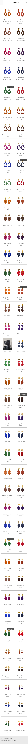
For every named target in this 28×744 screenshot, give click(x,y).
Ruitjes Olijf (7, 369)
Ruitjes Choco (20, 315)
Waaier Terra (20, 478)
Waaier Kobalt (7, 531)
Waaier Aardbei (20, 550)
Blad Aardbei (20, 279)
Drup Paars (20, 604)
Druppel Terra (20, 117)
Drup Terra (21, 568)
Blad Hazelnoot (7, 225)
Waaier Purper (7, 514)
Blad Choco (21, 225)
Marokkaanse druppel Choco (21, 39)
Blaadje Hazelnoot (7, 676)
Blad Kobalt (7, 261)
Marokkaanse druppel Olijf (7, 98)
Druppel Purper (7, 153)
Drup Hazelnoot (7, 585)
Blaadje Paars (21, 694)
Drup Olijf (7, 640)
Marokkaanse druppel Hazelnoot (7, 39)
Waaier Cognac (7, 478)
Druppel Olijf (7, 189)
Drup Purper (7, 604)
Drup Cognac (7, 568)
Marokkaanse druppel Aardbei (20, 98)
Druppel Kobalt (7, 170)
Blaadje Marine (20, 711)
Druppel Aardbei (20, 189)
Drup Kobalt (7, 621)
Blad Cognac (7, 207)
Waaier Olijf (7, 550)
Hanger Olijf (7, 459)
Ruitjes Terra (20, 298)
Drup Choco (20, 585)
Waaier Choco (21, 495)
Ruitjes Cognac (7, 298)
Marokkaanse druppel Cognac (7, 20)
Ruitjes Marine (21, 351)
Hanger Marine (20, 441)
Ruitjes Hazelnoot (7, 315)
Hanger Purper (7, 424)
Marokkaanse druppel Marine (20, 78)
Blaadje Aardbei (20, 730)
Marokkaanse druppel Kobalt (7, 78)
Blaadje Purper (7, 694)
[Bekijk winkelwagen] (26, 2)
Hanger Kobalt (7, 441)
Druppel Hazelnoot (7, 135)
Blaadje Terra (20, 658)
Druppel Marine (20, 170)
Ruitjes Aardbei (20, 369)
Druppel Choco (21, 135)
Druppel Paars (21, 153)
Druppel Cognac (7, 117)
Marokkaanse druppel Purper (7, 59)
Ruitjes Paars (20, 333)
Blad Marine (20, 261)
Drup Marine (20, 621)
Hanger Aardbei (20, 459)
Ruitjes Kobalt (7, 351)
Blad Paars (20, 243)
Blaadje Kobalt (7, 711)
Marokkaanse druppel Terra (20, 20)
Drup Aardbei (20, 640)
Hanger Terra (20, 388)
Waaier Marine (20, 531)
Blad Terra (21, 207)
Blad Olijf (7, 279)
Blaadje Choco (21, 676)
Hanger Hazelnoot (7, 405)
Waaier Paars (21, 514)
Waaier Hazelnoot (7, 495)
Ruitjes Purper (7, 333)
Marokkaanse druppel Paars (21, 59)
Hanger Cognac (7, 388)
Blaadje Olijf (7, 730)
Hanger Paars (21, 424)
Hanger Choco (21, 405)
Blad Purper (7, 243)
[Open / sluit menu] (1, 2)
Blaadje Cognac (7, 658)
